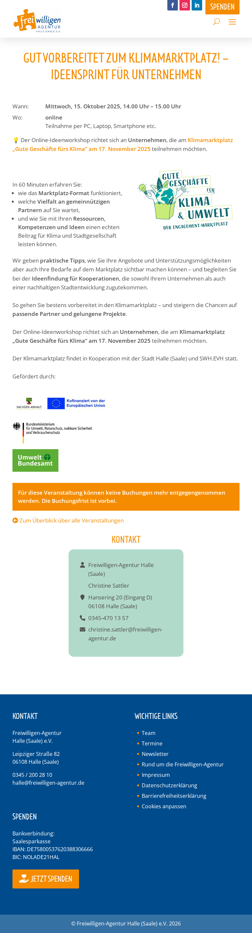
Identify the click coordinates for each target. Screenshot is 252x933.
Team (149, 733)
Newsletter (155, 754)
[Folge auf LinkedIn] (197, 5)
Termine (152, 743)
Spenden (222, 7)
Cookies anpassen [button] (164, 806)
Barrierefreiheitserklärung (174, 795)
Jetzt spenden (51, 879)
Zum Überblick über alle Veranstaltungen (71, 520)
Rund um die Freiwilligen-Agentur (183, 764)
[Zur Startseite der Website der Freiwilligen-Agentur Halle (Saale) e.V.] (37, 31)
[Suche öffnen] (216, 20)
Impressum (156, 774)
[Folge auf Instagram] (184, 5)
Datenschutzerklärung (169, 785)
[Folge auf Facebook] (172, 5)
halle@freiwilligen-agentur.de (48, 782)
